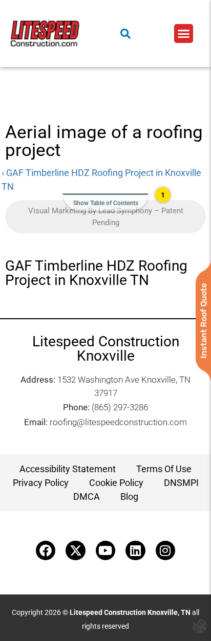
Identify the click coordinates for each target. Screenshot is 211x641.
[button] (184, 33)
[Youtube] (105, 550)
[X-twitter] (75, 550)
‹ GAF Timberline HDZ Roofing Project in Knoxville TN (101, 179)
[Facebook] (45, 550)
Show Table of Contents (105, 203)
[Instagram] (165, 550)
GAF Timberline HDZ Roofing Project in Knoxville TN (96, 273)
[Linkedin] (135, 550)
